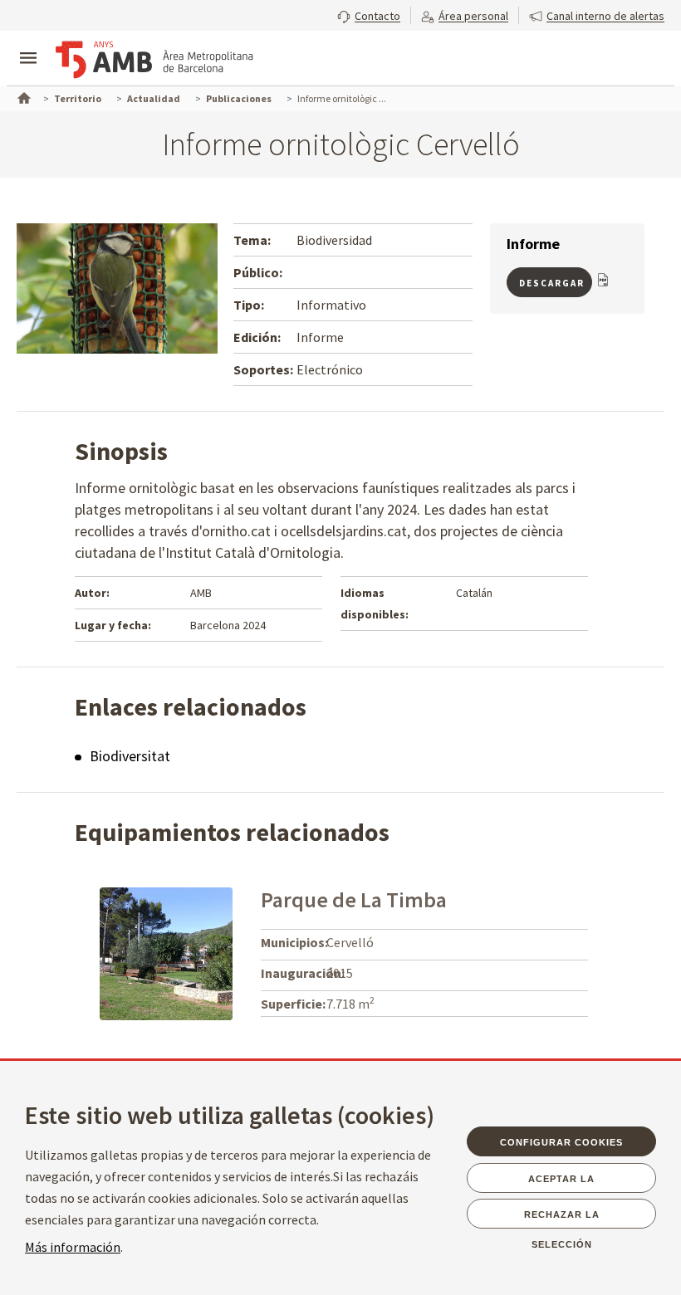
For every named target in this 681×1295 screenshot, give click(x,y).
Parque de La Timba (354, 899)
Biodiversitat (130, 755)
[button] (368, 14)
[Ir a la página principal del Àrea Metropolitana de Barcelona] (154, 60)
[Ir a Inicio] (22, 96)
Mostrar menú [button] (28, 44)
